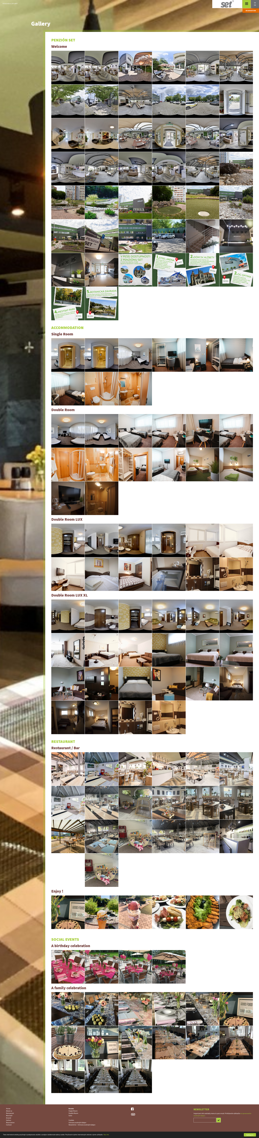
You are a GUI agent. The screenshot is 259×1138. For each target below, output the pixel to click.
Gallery (8, 1120)
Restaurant (10, 1113)
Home (8, 1109)
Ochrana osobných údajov (77, 1122)
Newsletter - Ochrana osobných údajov (82, 1125)
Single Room (73, 1111)
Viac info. (106, 1135)
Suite (70, 1116)
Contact (9, 1125)
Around (8, 1118)
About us (9, 1111)
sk (255, 3)
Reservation (10, 1122)
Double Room (73, 1113)
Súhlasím (249, 1135)
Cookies (71, 1120)
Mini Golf (9, 1116)
